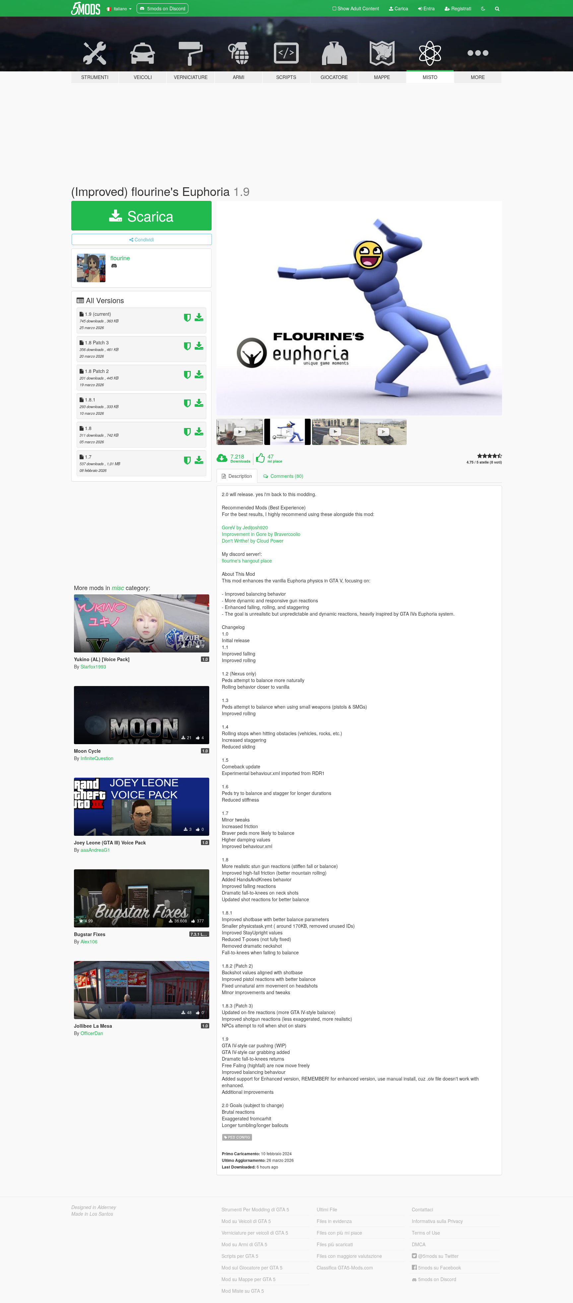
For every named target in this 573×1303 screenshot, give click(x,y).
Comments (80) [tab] (285, 476)
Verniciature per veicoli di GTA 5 (255, 1232)
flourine (120, 257)
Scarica (148, 215)
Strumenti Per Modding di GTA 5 (255, 1209)
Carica (400, 8)
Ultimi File (327, 1209)
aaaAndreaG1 (95, 849)
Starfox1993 (93, 666)
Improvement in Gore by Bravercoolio (261, 534)
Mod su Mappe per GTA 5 (249, 1279)
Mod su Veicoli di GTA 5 (246, 1221)
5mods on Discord (436, 1279)
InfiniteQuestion (97, 758)
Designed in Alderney (93, 1207)
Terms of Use (426, 1232)
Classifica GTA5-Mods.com (345, 1267)
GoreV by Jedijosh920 (245, 527)
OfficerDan (92, 1033)
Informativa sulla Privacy (437, 1221)
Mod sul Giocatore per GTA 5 (252, 1267)
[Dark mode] (483, 8)
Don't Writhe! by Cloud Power (253, 540)
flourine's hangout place (247, 560)
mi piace (275, 461)
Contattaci (422, 1209)
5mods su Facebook (439, 1267)
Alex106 (89, 941)
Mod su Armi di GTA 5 (244, 1244)
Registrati (460, 8)
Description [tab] (239, 476)
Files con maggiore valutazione (349, 1256)
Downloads (240, 461)
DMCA (418, 1244)
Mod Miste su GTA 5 (243, 1290)
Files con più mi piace (339, 1232)
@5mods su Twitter (438, 1256)
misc (118, 587)
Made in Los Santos (92, 1213)
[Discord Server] (114, 265)
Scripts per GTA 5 (240, 1256)
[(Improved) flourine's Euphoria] (359, 308)
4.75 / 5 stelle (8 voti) (484, 462)
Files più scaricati (335, 1244)
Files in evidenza (334, 1221)
